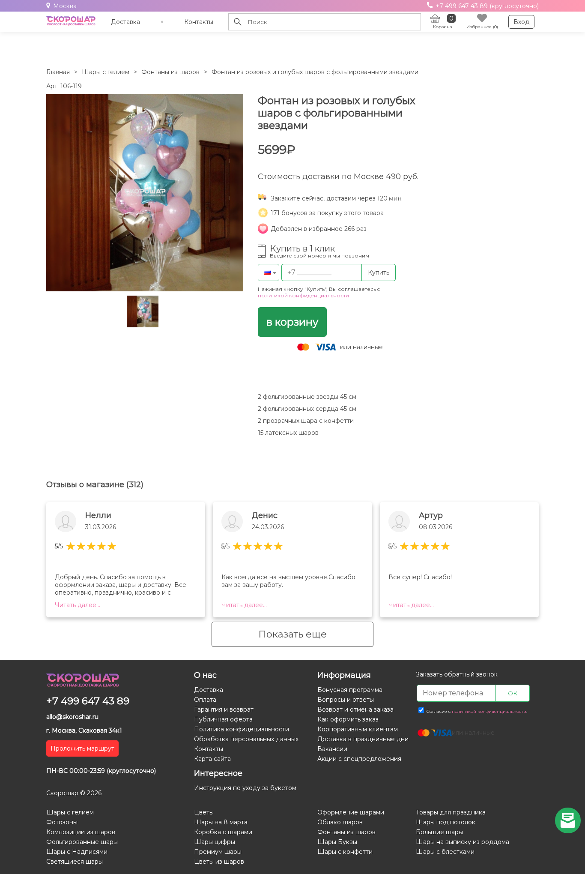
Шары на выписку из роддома (462, 842)
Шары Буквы (337, 842)
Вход (521, 22)
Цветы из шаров (219, 861)
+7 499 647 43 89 (87, 701)
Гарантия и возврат (224, 709)
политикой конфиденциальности (303, 295)
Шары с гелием (105, 72)
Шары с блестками (445, 852)
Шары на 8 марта (221, 822)
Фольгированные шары (82, 842)
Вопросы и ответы (345, 699)
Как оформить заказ (348, 719)
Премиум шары (218, 852)
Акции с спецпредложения (359, 759)
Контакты (198, 22)
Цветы (204, 812)
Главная (58, 72)
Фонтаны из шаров (170, 72)
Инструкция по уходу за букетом (245, 788)
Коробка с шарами (223, 832)
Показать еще (292, 634)
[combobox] (268, 272)
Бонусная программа (349, 690)
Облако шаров (340, 822)
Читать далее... (77, 605)
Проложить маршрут (82, 748)
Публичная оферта (223, 719)
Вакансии (332, 749)
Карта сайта (212, 759)
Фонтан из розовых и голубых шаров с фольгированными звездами (315, 72)
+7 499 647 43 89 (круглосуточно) (486, 6)
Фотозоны (62, 822)
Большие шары (439, 832)
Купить (378, 272)
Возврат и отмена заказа (355, 709)
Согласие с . (476, 711)
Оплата (205, 699)
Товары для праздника (451, 812)
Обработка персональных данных (246, 739)
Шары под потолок (445, 822)
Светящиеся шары (74, 861)
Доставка (125, 22)
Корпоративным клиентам (357, 729)
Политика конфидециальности (241, 729)
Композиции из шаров (80, 832)
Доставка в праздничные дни (363, 739)
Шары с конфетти (345, 852)
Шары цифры (214, 842)
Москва (65, 6)
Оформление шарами (350, 812)
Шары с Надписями (76, 852)
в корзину (292, 322)
